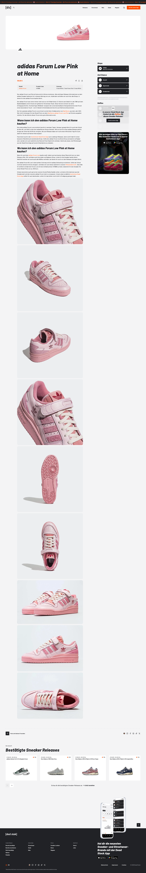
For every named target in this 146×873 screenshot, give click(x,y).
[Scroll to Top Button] (138, 825)
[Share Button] (76, 81)
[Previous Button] (7, 785)
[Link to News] (14, 8)
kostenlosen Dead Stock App (39, 137)
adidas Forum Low (34, 155)
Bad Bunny (66, 111)
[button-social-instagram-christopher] (124, 733)
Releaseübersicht (71, 164)
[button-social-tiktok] (136, 733)
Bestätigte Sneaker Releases (32, 749)
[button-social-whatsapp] (133, 733)
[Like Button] (82, 81)
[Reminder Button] (79, 81)
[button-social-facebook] (130, 733)
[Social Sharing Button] (7, 733)
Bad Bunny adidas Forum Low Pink (58, 113)
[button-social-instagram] (127, 733)
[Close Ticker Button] (139, 2)
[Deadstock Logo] (8, 7)
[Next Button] (12, 785)
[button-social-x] (139, 733)
